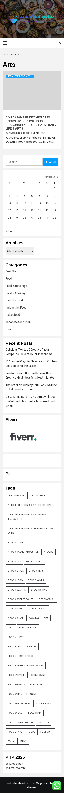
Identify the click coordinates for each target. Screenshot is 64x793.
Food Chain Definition (20, 722)
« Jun (9, 231)
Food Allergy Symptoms (22, 646)
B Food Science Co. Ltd (20, 599)
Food (9, 279)
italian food (13, 315)
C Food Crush (46, 599)
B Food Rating (39, 589)
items (23, 741)
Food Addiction (28, 627)
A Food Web (14, 561)
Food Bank (36, 684)
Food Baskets (44, 703)
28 (39, 217)
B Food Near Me (17, 589)
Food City (43, 722)
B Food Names (36, 580)
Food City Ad (15, 731)
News (9, 329)
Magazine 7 (43, 783)
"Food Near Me (16, 495)
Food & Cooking (15, 293)
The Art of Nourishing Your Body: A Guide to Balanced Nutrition (31, 387)
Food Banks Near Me (19, 703)
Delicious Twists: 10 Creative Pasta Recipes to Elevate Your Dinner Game (29, 352)
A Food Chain (15, 542)
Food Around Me (39, 674)
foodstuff (46, 731)
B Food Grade (16, 570)
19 (24, 210)
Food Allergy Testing (20, 656)
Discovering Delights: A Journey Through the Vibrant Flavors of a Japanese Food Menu (31, 401)
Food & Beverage (16, 286)
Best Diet (11, 271)
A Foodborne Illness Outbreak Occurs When (30, 530)
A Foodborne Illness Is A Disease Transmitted (27, 517)
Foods (31, 731)
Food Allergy (16, 637)
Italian (11, 741)
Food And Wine (16, 674)
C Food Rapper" (38, 608)
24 (9, 217)
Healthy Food (14, 300)
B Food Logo (15, 580)
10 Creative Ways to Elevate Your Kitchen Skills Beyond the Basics (31, 363)
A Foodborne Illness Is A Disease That (29, 505)
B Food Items (36, 570)
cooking (34, 618)
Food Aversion (16, 684)
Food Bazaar (15, 712)
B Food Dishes (34, 561)
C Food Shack (16, 618)
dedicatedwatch (15, 768)
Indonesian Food (16, 307)
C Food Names (16, 608)
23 (54, 210)
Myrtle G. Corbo (19, 133)
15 (47, 203)
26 (24, 217)
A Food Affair (38, 495)
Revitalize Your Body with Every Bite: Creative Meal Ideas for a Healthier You (30, 375)
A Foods (48, 551)
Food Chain (34, 712)
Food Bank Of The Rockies (23, 693)
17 (9, 210)
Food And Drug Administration (25, 665)
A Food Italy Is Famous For (23, 551)
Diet (46, 618)
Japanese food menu (20, 76)
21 (39, 210)
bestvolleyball (14, 763)
